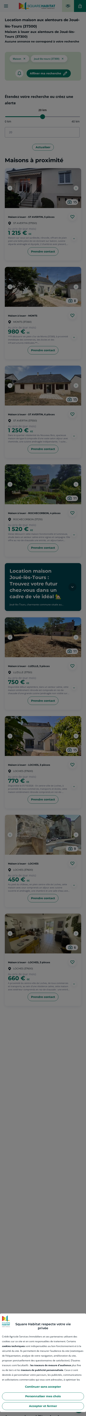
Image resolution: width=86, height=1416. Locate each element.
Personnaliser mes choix (43, 1396)
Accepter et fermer (43, 1406)
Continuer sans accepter (43, 1386)
